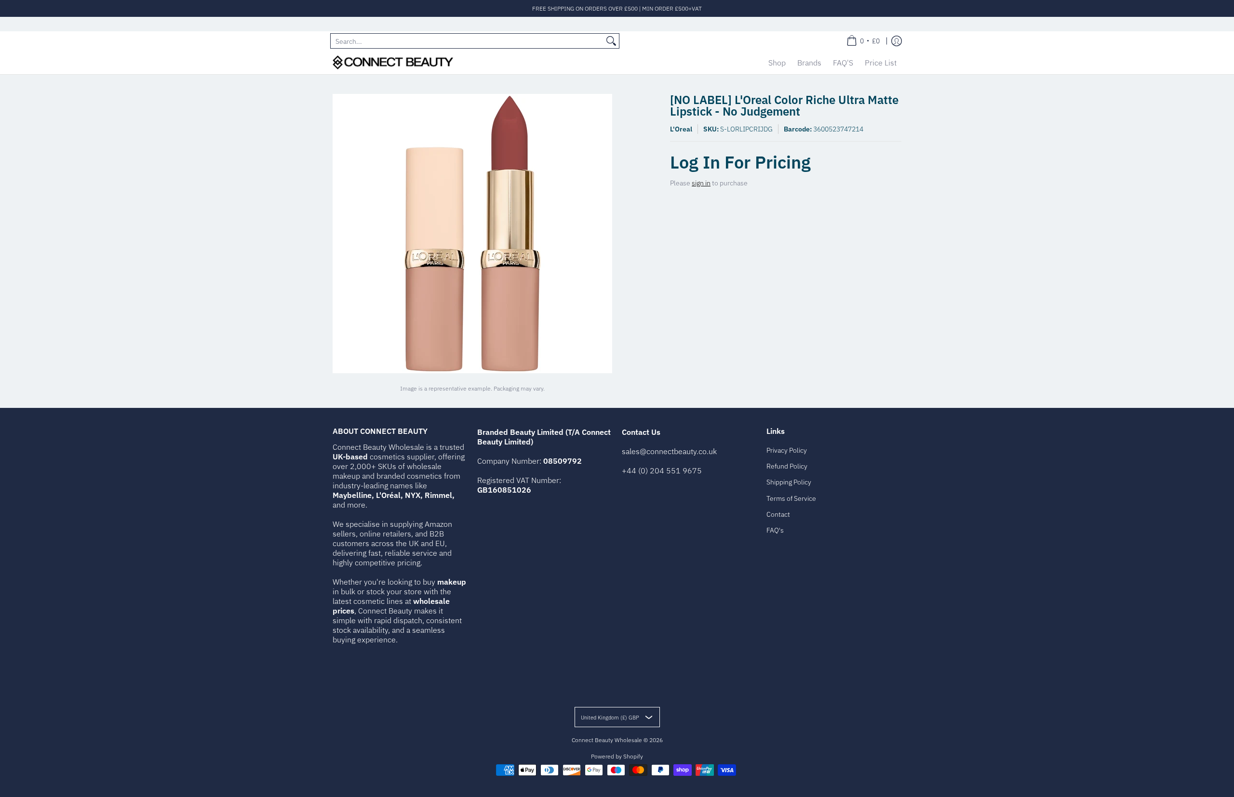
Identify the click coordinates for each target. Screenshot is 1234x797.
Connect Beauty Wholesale (607, 740)
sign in (701, 183)
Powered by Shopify (617, 756)
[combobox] (467, 41)
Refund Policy (786, 466)
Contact (778, 514)
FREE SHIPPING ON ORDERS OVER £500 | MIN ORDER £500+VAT (617, 8)
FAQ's (775, 530)
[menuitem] (863, 41)
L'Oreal (681, 129)
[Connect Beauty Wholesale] (393, 62)
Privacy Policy (786, 450)
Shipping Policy (788, 482)
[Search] (611, 41)
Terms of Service (791, 498)
